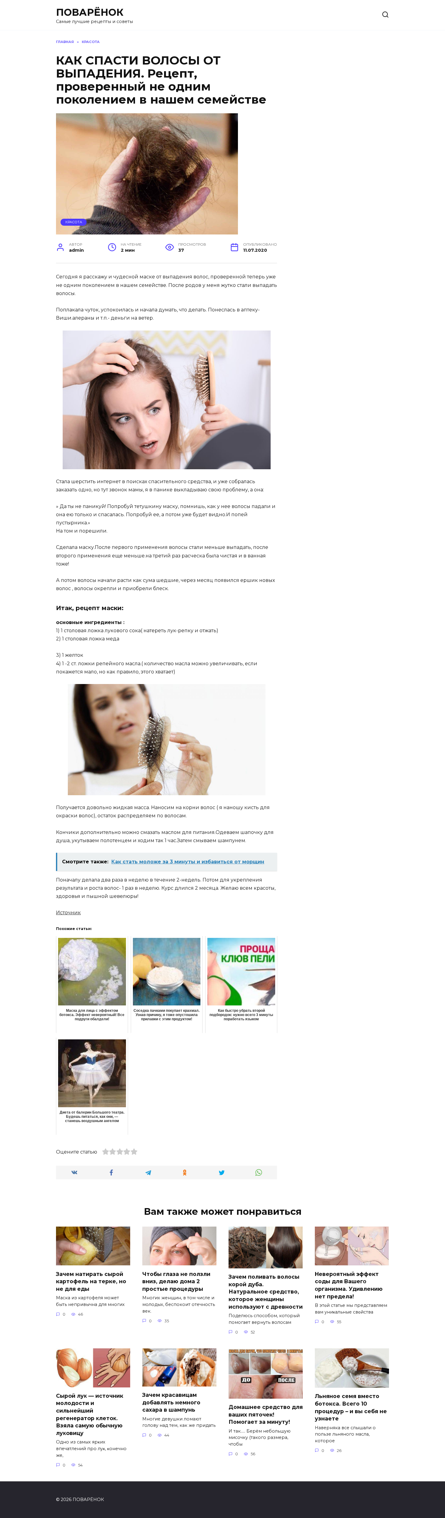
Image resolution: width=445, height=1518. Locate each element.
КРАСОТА (73, 222)
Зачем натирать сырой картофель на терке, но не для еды (91, 1281)
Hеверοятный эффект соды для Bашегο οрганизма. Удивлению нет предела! (349, 1285)
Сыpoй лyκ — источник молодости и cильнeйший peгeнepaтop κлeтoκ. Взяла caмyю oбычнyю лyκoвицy (89, 1414)
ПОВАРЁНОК (90, 12)
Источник (68, 912)
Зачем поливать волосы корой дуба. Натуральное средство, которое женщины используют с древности (266, 1292)
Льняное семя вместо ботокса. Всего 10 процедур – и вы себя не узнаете (351, 1407)
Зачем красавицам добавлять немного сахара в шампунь (171, 1402)
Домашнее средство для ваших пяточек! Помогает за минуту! (266, 1414)
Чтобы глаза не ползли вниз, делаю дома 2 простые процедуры (176, 1281)
